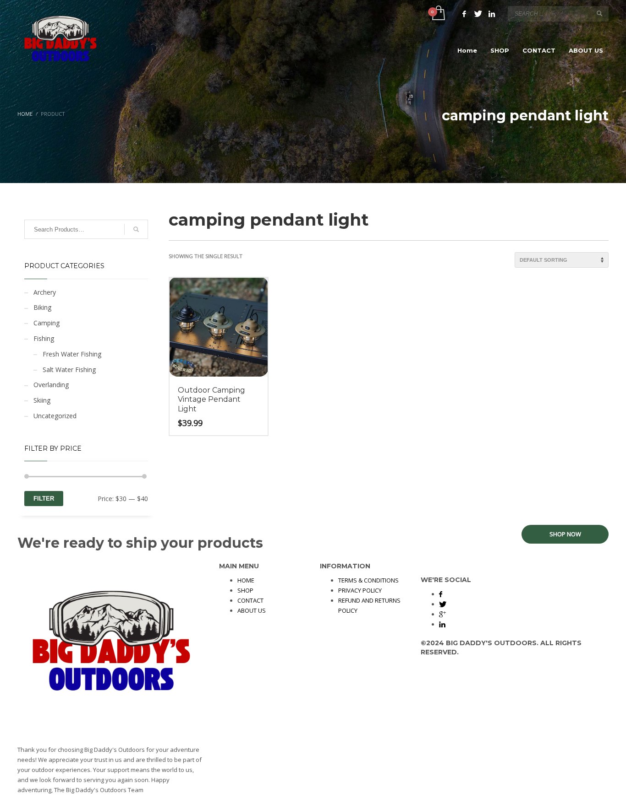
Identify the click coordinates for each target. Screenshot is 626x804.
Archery (44, 292)
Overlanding (51, 384)
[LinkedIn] (492, 14)
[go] (599, 13)
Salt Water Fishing (69, 369)
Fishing (43, 338)
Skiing (41, 400)
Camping (46, 322)
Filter (43, 498)
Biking (42, 307)
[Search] (136, 229)
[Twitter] (478, 14)
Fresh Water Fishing (72, 354)
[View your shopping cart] (438, 14)
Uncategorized (55, 415)
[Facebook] (464, 14)
